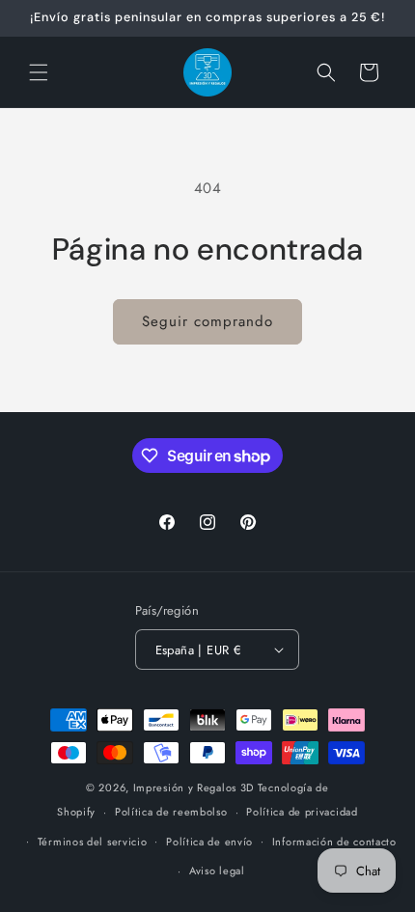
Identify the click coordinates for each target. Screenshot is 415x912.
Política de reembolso (171, 811)
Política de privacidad (301, 811)
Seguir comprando (207, 321)
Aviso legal (217, 870)
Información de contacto (334, 841)
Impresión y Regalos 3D (193, 787)
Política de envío (209, 841)
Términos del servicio (93, 841)
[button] (38, 72)
